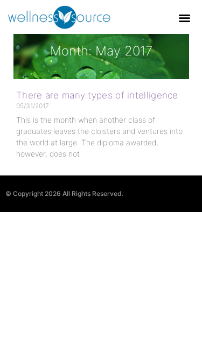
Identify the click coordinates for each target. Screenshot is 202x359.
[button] (185, 17)
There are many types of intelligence (97, 95)
